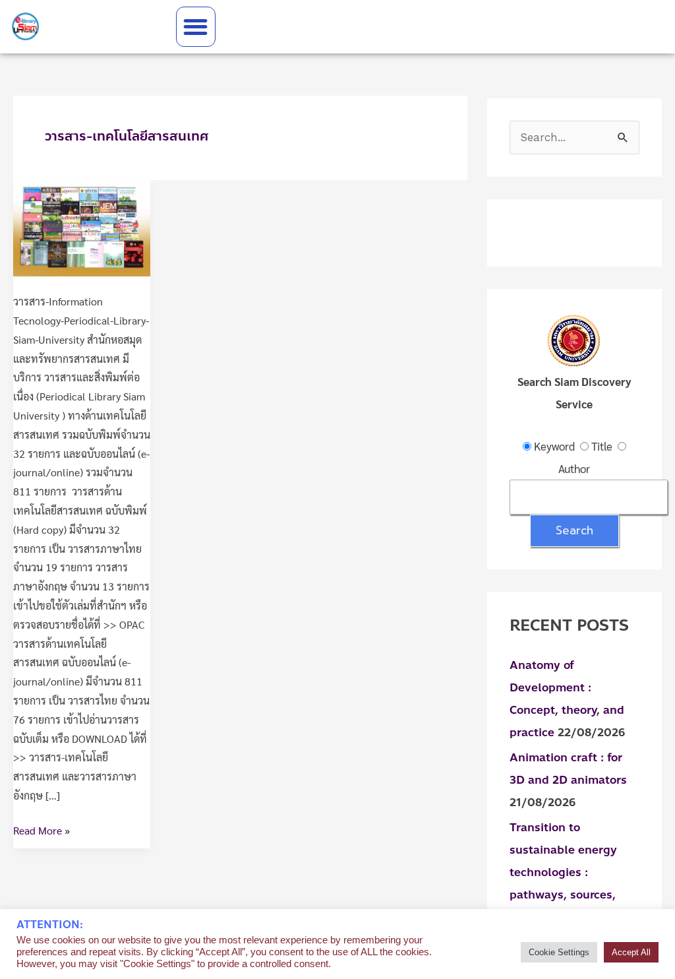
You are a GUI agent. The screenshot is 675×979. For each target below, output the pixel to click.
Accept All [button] (631, 952)
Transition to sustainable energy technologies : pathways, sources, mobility (563, 872)
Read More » (41, 829)
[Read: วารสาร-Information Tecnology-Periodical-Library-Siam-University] (81, 227)
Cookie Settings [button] (559, 952)
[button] (196, 27)
